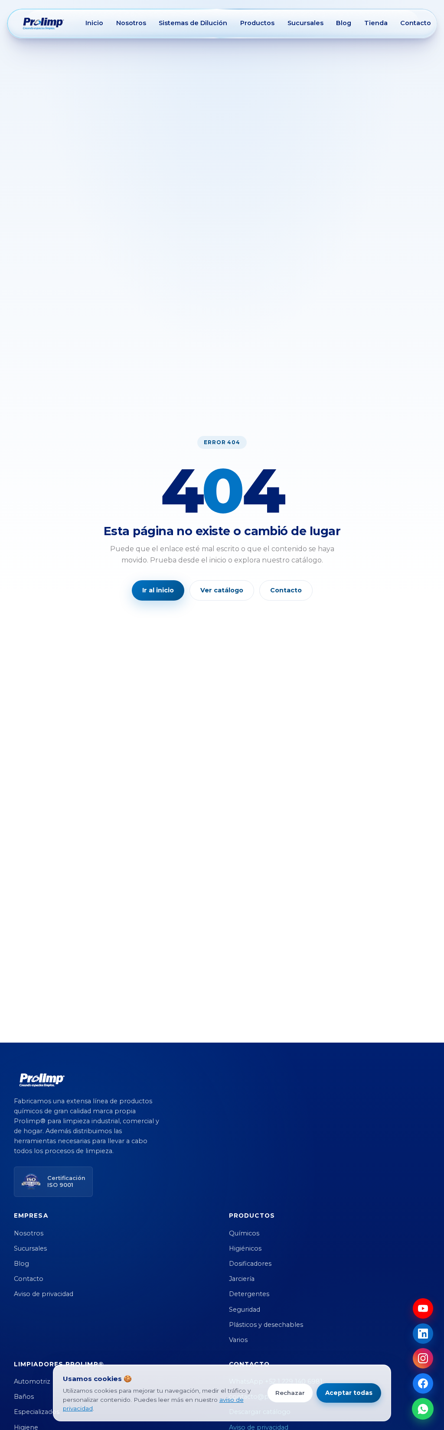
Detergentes (249, 1294)
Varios (238, 1340)
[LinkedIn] (423, 1333)
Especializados (36, 1412)
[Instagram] (423, 1358)
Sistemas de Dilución (193, 23)
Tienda (376, 23)
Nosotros (131, 23)
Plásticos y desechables (266, 1325)
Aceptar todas (348, 1392)
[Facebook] (423, 1383)
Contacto (415, 23)
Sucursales (305, 23)
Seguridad (244, 1309)
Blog (343, 23)
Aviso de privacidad (43, 1294)
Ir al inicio (158, 590)
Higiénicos (245, 1248)
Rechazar (290, 1392)
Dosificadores (250, 1264)
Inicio (94, 23)
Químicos (244, 1233)
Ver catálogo (221, 590)
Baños (24, 1397)
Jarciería (242, 1279)
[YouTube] (423, 1308)
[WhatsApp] (423, 1409)
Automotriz (32, 1381)
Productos (257, 23)
